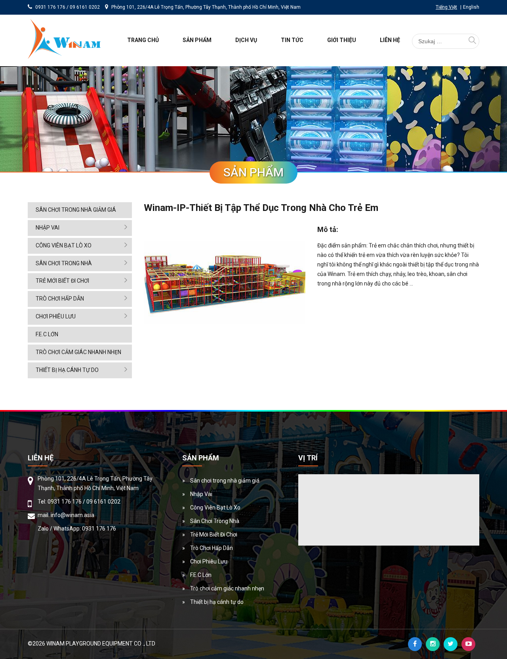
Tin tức (292, 40)
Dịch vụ (246, 40)
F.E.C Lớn (47, 334)
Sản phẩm (197, 40)
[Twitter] (450, 644)
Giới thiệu (341, 40)
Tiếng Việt (446, 7)
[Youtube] (468, 644)
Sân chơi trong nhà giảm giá (76, 210)
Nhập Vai (47, 227)
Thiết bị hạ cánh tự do (67, 370)
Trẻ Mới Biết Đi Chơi (62, 281)
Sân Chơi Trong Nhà (64, 263)
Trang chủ (143, 40)
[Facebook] (415, 644)
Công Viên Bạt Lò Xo (63, 245)
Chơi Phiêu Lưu (56, 316)
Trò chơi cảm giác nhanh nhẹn (78, 352)
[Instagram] (433, 644)
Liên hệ (390, 40)
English (471, 7)
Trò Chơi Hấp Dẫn (60, 298)
